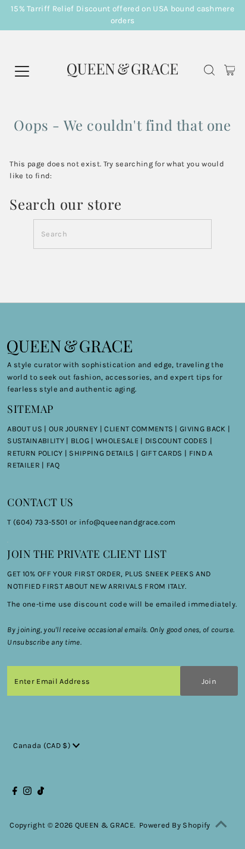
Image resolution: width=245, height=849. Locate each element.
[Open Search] (209, 71)
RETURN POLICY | (38, 453)
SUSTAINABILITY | (38, 440)
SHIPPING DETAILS (101, 453)
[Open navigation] (38, 71)
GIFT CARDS (162, 453)
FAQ (52, 464)
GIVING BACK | (205, 428)
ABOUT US (24, 428)
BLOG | (83, 440)
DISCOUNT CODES (176, 440)
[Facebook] (15, 792)
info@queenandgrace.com (127, 521)
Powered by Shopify (175, 824)
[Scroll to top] (221, 825)
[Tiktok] (40, 792)
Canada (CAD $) (43, 745)
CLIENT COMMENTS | (142, 428)
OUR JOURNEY (74, 428)
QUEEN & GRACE (104, 824)
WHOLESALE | (120, 440)
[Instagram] (27, 792)
